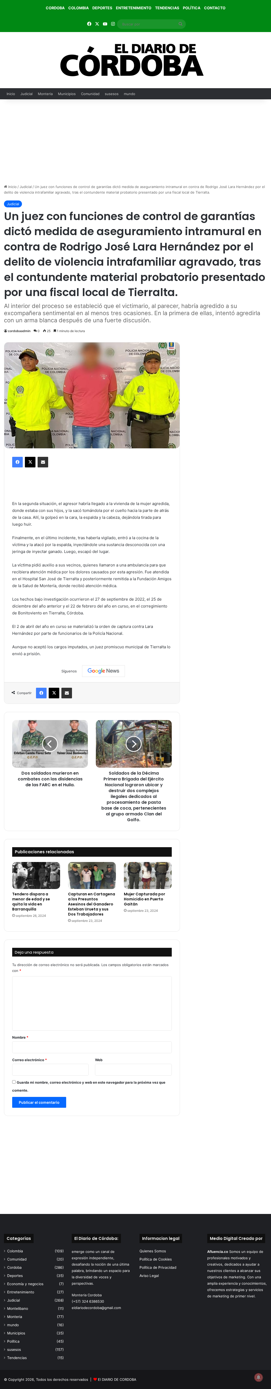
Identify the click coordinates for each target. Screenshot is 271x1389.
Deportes (102, 8)
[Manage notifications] (258, 1377)
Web (98, 1060)
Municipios (67, 94)
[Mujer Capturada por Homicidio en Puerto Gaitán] (148, 875)
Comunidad (90, 94)
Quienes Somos (152, 1251)
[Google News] (103, 671)
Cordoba (55, 8)
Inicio (11, 94)
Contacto (214, 8)
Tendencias (167, 8)
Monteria (45, 94)
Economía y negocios (25, 1284)
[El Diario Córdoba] (135, 60)
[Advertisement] (135, 142)
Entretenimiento (133, 8)
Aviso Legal (149, 1276)
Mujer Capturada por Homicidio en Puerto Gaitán (144, 899)
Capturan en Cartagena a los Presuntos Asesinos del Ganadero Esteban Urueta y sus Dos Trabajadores (91, 904)
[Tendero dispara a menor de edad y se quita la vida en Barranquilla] (36, 875)
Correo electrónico (29, 1060)
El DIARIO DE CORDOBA (117, 1379)
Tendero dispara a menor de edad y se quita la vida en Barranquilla (31, 901)
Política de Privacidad (157, 1267)
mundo (129, 94)
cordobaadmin (19, 331)
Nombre (20, 1037)
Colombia (78, 8)
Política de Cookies (155, 1259)
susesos (112, 94)
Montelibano (17, 1308)
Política (191, 8)
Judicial (26, 94)
